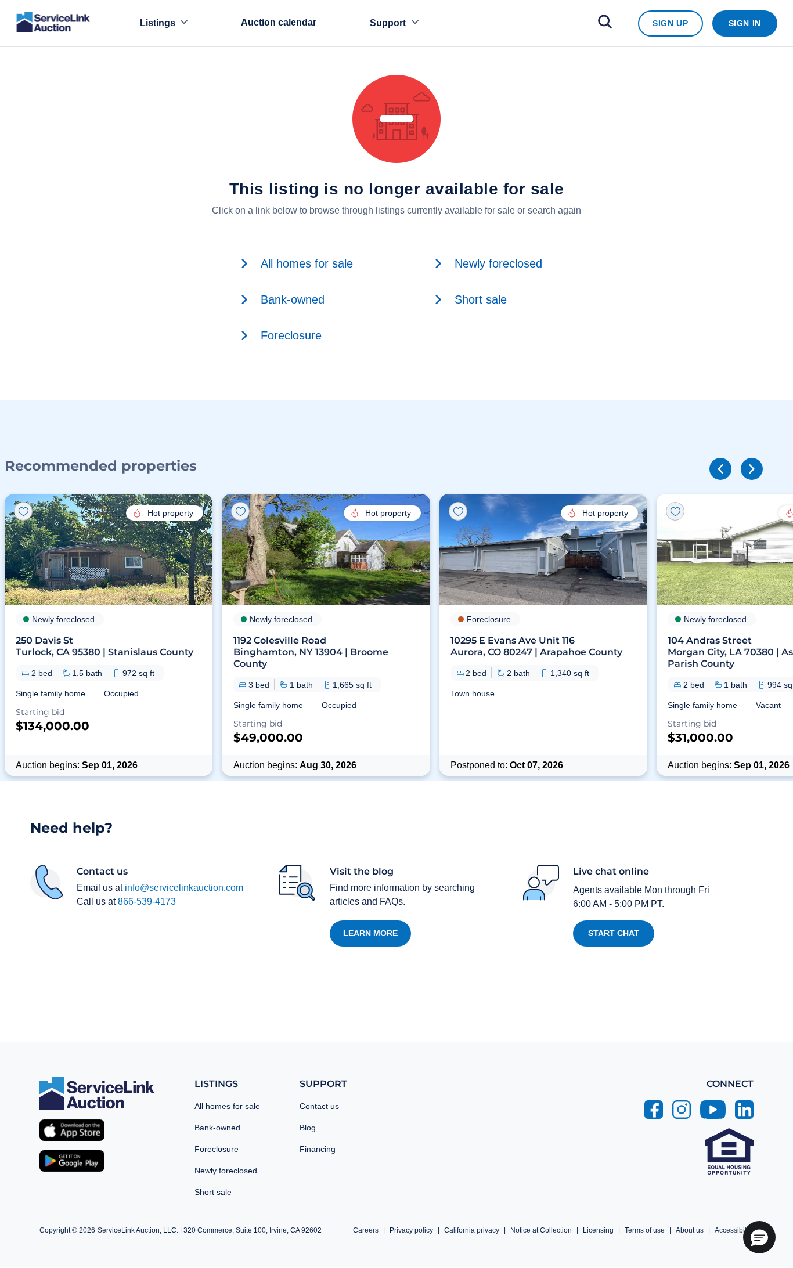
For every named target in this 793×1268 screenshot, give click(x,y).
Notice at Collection (541, 1230)
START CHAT (613, 933)
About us (690, 1230)
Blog (308, 1127)
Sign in (745, 23)
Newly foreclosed (225, 1170)
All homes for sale (227, 1106)
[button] (108, 635)
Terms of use (645, 1230)
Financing (318, 1149)
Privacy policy (411, 1230)
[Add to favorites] (23, 511)
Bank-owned (217, 1127)
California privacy (471, 1230)
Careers (366, 1230)
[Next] (752, 469)
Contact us (319, 1106)
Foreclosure (216, 1149)
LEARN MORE (370, 933)
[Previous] (720, 469)
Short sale (213, 1192)
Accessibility (734, 1230)
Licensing (598, 1230)
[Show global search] (604, 23)
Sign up (670, 23)
